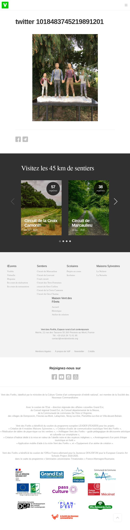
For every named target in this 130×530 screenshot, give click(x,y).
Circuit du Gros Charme (48, 294)
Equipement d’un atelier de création (94, 443)
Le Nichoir (101, 271)
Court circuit (43, 278)
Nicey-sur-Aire (73, 416)
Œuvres (11, 266)
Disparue (11, 278)
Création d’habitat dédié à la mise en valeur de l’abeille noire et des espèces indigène (47, 437)
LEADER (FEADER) (89, 426)
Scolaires (72, 266)
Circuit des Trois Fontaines (49, 282)
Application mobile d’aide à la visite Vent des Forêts (43, 443)
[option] (41, 207)
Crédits (91, 351)
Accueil (55, 307)
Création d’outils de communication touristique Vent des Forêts (88, 428)
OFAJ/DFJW (92, 453)
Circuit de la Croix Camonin (50, 290)
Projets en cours (74, 271)
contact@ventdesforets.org (65, 338)
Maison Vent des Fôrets (62, 300)
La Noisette (101, 275)
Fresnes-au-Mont (44, 416)
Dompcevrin (29, 416)
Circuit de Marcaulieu (47, 271)
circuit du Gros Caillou (47, 286)
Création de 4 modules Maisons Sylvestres (31, 428)
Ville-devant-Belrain (112, 416)
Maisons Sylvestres (108, 266)
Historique (56, 310)
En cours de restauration (18, 286)
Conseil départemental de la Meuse (81, 410)
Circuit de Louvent (45, 275)
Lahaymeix (59, 416)
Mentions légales (43, 351)
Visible (10, 271)
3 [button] (66, 241)
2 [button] (63, 241)
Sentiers (42, 266)
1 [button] (60, 241)
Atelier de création (60, 314)
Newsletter (79, 351)
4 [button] (70, 241)
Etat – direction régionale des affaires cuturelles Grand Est (74, 407)
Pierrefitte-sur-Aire (90, 416)
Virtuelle (11, 275)
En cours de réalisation (17, 282)
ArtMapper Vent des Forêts (71, 431)
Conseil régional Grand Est (47, 410)
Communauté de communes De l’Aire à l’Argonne (67, 413)
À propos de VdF (62, 351)
